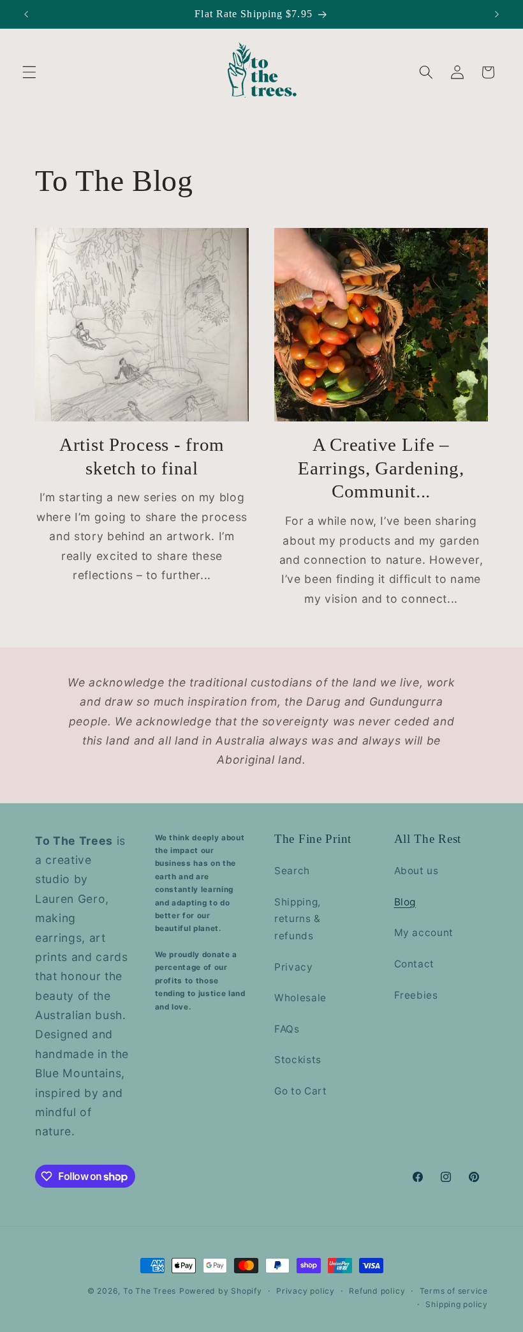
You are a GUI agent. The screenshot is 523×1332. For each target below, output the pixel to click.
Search (292, 871)
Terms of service (454, 1291)
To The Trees (149, 1291)
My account (424, 933)
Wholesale (300, 998)
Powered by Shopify (220, 1291)
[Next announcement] (497, 14)
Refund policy (377, 1291)
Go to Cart (300, 1091)
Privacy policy (305, 1291)
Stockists (297, 1060)
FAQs (287, 1029)
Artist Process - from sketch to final (142, 456)
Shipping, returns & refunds (297, 919)
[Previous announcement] (26, 14)
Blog (405, 902)
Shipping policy (456, 1304)
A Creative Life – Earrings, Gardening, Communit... (381, 467)
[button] (29, 72)
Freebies (416, 995)
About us (416, 871)
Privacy (293, 967)
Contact (414, 964)
